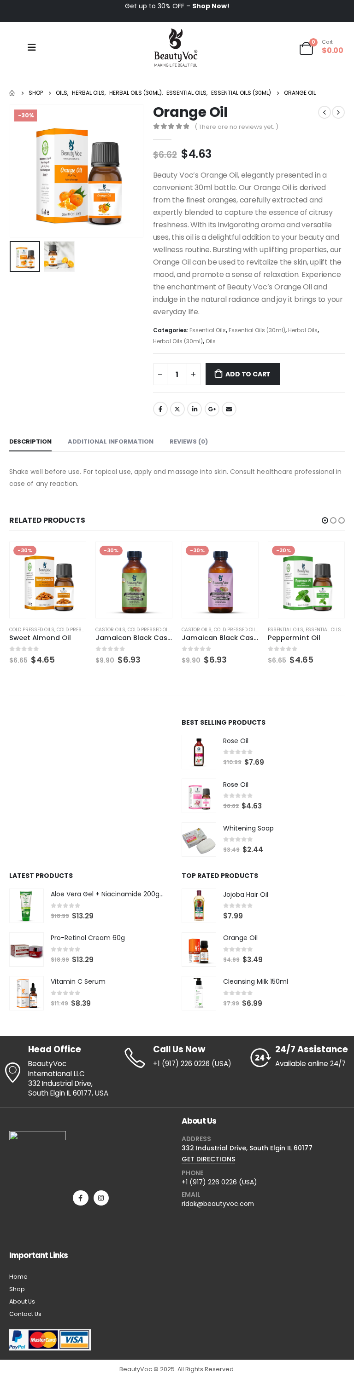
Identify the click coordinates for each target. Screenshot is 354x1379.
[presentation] (21, 171)
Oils (211, 341)
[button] (325, 520)
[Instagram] (101, 1198)
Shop (17, 1289)
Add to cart (248, 374)
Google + (212, 409)
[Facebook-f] (80, 1198)
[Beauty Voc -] (176, 47)
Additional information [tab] (110, 441)
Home (18, 1277)
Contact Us (25, 1314)
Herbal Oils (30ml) (178, 341)
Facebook (160, 409)
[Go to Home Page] (12, 92)
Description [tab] (30, 441)
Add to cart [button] (70, 557)
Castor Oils (24, 629)
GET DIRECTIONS (208, 1159)
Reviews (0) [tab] (189, 441)
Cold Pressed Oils (64, 629)
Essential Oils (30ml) (257, 330)
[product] (199, 752)
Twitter (177, 409)
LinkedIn (194, 409)
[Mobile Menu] (32, 47)
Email (229, 409)
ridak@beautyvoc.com (218, 1203)
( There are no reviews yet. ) (236, 126)
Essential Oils (207, 330)
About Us (22, 1301)
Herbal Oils (303, 330)
